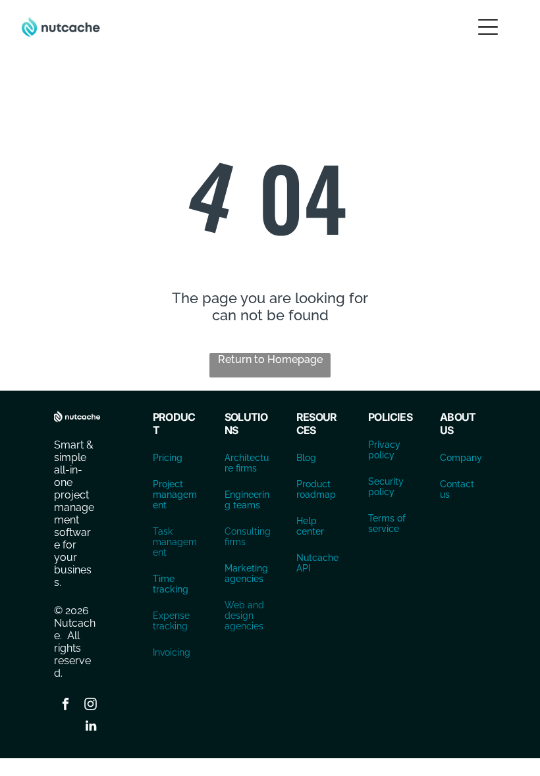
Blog (306, 457)
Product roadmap (316, 489)
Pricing (167, 457)
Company (461, 457)
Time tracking (170, 583)
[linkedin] (91, 728)
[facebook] (66, 706)
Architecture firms (247, 462)
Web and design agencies (244, 615)
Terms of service (387, 523)
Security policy (386, 486)
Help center (310, 526)
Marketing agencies (246, 573)
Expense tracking (171, 620)
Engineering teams (247, 499)
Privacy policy (384, 449)
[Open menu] (488, 27)
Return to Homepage (270, 359)
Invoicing (171, 652)
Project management (175, 494)
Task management (175, 542)
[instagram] (91, 706)
